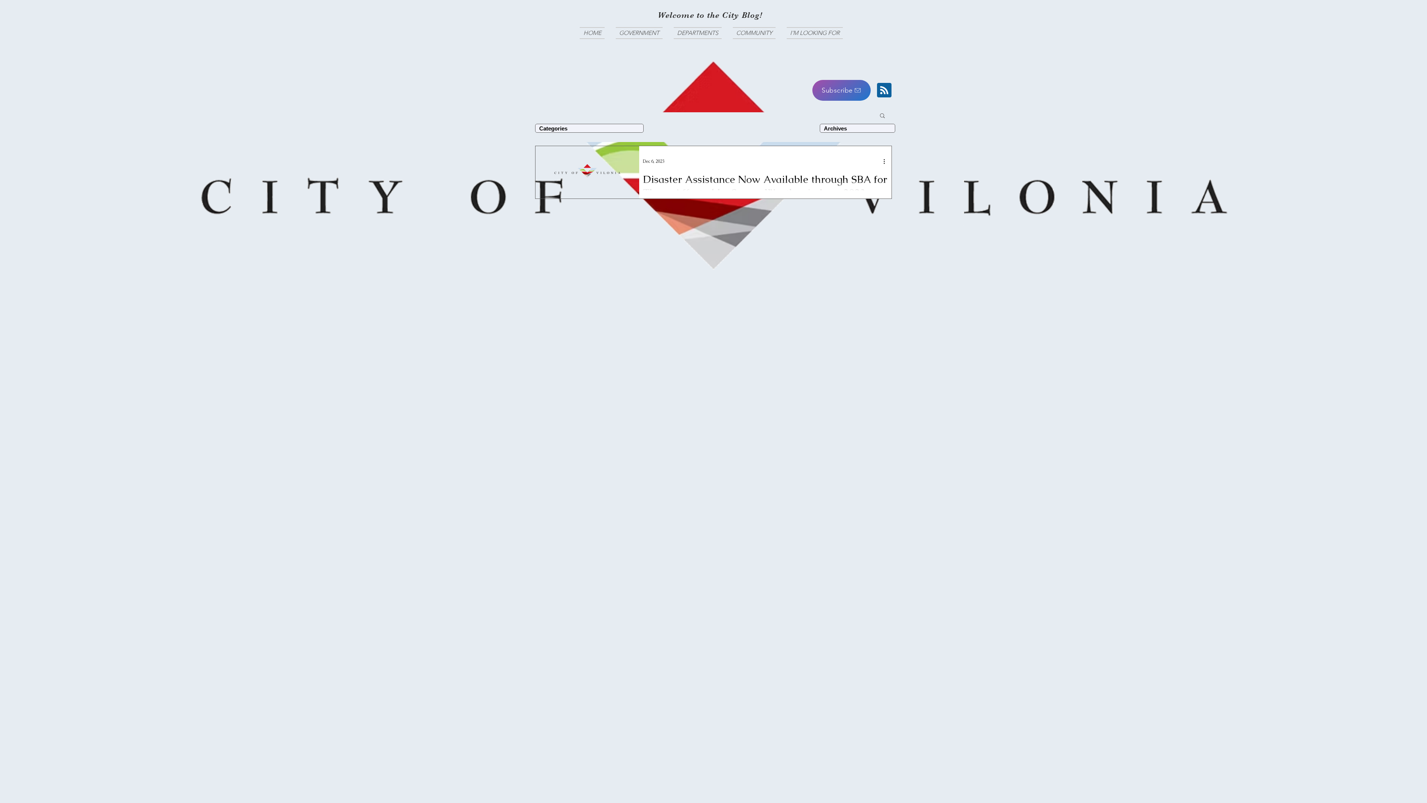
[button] (841, 90)
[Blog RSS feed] (884, 90)
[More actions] (886, 161)
